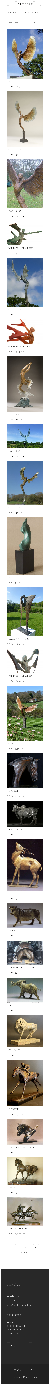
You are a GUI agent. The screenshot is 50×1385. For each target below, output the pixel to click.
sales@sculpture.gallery (19, 1305)
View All (25, 1253)
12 (30, 1248)
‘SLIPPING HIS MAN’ (18, 1228)
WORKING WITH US (16, 1330)
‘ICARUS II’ (13, 743)
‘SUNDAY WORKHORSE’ (21, 1147)
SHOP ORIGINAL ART (16, 1326)
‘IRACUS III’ (14, 81)
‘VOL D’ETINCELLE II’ (19, 675)
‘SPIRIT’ (12, 1187)
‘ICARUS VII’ (14, 414)
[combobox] (22, 23)
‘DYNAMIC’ (13, 1050)
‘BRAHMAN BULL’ (17, 829)
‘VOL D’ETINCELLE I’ (19, 346)
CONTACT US (12, 1334)
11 (25, 1248)
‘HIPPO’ (11, 930)
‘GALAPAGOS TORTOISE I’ (22, 967)
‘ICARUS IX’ (14, 211)
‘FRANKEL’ (13, 791)
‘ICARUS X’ (13, 451)
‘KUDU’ (11, 893)
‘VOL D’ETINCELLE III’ (20, 248)
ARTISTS (10, 1322)
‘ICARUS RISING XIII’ (19, 639)
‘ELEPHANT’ (14, 1005)
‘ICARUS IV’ (14, 309)
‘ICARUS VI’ (14, 149)
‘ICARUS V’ (13, 507)
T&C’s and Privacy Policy (25, 1377)
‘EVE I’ (10, 577)
